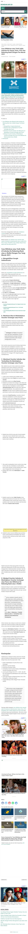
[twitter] (6, 803)
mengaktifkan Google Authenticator (15, 272)
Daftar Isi (4, 118)
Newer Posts (3, 879)
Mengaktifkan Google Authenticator (12, 126)
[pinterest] (9, 803)
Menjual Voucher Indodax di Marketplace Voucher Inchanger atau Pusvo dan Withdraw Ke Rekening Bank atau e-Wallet (15, 135)
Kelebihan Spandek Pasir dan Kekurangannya (11, 918)
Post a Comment (12, 56)
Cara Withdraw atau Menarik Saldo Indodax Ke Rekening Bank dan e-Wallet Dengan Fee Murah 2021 (13, 123)
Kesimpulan (5, 138)
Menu (3, 8)
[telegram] (16, 803)
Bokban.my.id (7, 5)
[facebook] (2, 803)
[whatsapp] (13, 803)
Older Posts (24, 879)
